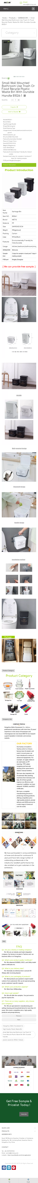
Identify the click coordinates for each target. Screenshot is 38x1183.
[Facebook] (4, 1167)
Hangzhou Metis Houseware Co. (13, 1026)
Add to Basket (13, 112)
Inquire (13, 107)
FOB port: (6, 160)
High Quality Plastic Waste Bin (12, 1029)
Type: (4, 124)
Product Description (9, 165)
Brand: (5, 122)
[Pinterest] (14, 1167)
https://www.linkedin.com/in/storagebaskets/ (19, 1155)
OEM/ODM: (7, 149)
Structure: (6, 137)
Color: (5, 147)
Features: (6, 152)
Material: (6, 134)
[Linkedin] (9, 1167)
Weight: (5, 145)
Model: (5, 119)
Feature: (5, 139)
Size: (4, 143)
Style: (4, 128)
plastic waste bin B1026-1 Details (13, 1040)
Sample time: (7, 156)
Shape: (5, 126)
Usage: (5, 130)
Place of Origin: (8, 141)
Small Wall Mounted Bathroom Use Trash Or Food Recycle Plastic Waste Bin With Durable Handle (17, 1034)
